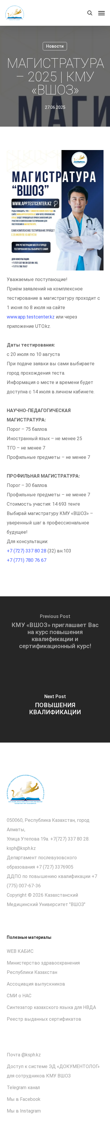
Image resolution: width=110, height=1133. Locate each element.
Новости (55, 46)
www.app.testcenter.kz (31, 317)
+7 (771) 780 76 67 (26, 560)
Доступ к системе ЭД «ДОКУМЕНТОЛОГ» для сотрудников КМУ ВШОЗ (53, 1071)
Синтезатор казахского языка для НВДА (51, 1007)
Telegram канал (23, 1087)
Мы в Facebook (23, 1099)
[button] (101, 13)
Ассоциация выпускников (36, 984)
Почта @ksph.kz (24, 1055)
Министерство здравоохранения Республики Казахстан (43, 967)
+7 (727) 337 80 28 (26, 551)
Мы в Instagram (24, 1111)
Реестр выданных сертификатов (44, 1019)
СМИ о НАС (19, 995)
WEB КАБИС (20, 951)
